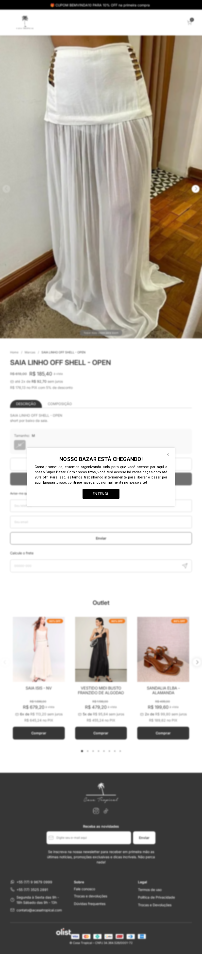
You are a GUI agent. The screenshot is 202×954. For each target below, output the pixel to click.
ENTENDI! (101, 494)
